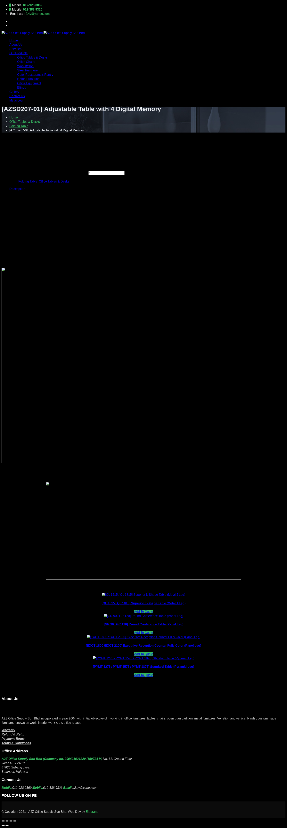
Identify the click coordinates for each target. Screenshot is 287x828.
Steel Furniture (27, 70)
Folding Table (18, 126)
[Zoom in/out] (3, 821)
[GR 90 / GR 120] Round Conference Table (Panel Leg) (143, 624)
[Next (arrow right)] (7, 825)
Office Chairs (26, 61)
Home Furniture (28, 79)
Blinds (21, 87)
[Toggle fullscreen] (7, 821)
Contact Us (17, 96)
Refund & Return (14, 734)
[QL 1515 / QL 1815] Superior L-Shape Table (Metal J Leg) (143, 603)
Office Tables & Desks (32, 57)
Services (15, 49)
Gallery (14, 91)
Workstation (25, 66)
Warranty (8, 730)
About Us (15, 44)
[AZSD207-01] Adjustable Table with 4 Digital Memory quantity (45, 173)
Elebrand (92, 811)
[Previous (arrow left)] (3, 825)
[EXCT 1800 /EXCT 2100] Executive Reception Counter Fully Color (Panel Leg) (143, 645)
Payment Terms (13, 738)
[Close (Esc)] (14, 821)
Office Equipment (29, 83)
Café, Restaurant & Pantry (35, 74)
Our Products (18, 53)
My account (17, 100)
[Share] (10, 821)
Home (13, 40)
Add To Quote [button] (143, 611)
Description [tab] (17, 189)
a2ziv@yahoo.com (37, 13)
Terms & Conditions (16, 743)
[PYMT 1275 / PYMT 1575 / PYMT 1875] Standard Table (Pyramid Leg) (143, 666)
